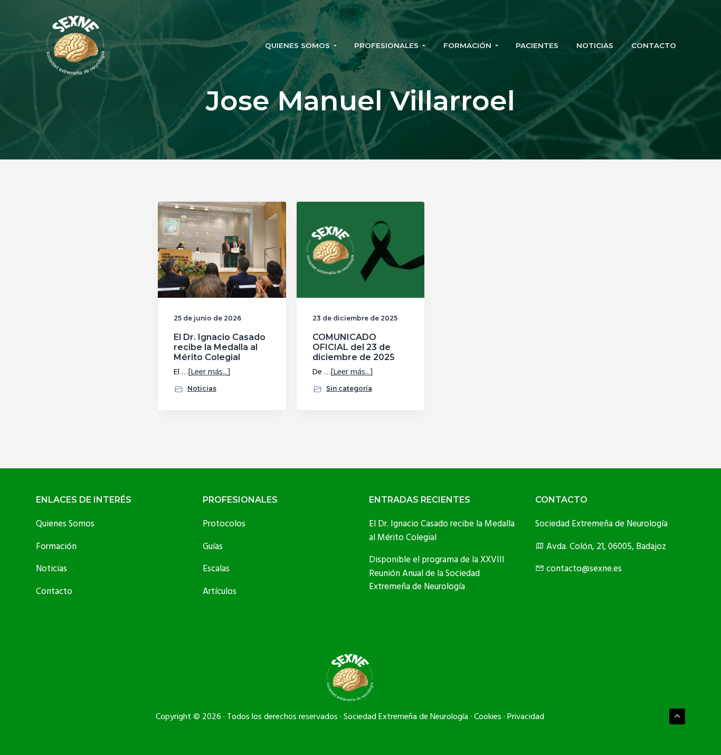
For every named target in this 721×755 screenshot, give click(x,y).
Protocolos (224, 524)
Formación (56, 547)
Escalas (216, 569)
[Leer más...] (209, 372)
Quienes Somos (65, 524)
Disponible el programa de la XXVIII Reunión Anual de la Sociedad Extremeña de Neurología (437, 573)
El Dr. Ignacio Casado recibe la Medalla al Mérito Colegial (219, 347)
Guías (213, 547)
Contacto (54, 591)
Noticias (201, 388)
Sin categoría (349, 388)
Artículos (219, 591)
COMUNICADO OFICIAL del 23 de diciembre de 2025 (353, 347)
